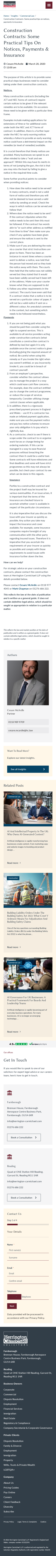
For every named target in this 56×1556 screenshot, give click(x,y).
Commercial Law (27, 15)
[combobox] (14, 1297)
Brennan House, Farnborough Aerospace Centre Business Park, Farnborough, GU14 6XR (24, 1111)
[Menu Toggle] (49, 5)
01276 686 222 (15, 1127)
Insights (14, 15)
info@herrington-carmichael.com (24, 1121)
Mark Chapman (20, 588)
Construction (13, 878)
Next (12, 1306)
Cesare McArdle (28, 585)
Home (6, 15)
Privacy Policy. (37, 1317)
